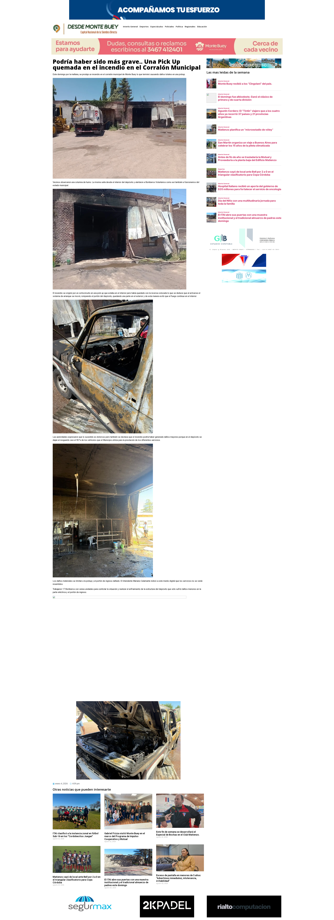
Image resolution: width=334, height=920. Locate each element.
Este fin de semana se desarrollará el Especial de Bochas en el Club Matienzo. (177, 833)
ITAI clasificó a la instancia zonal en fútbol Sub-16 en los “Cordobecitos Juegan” (76, 835)
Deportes (144, 26)
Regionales (190, 26)
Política (179, 26)
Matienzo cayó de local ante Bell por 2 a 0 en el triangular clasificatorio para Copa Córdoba (76, 879)
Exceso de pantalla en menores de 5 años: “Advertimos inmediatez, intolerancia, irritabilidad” (178, 878)
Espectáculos (156, 26)
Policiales (169, 26)
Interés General (130, 26)
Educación (202, 26)
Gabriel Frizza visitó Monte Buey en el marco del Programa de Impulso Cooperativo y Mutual (124, 836)
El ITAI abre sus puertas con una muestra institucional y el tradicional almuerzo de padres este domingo (126, 882)
